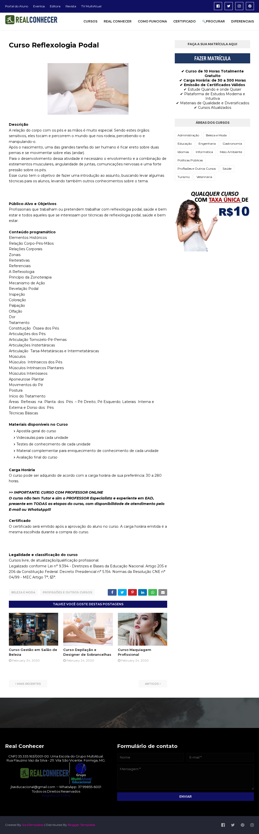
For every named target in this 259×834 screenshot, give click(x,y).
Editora (55, 6)
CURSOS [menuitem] (90, 21)
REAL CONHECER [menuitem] (118, 21)
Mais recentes (29, 684)
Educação (185, 143)
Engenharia (207, 143)
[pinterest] (250, 6)
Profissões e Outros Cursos (67, 592)
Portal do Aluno (16, 6)
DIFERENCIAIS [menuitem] (242, 21)
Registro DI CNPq (56, 795)
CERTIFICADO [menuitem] (184, 21)
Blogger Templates (81, 825)
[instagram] (239, 6)
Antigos (152, 684)
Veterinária (204, 177)
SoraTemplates (33, 825)
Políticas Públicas (190, 160)
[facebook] (218, 6)
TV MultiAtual (91, 6)
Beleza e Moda (23, 592)
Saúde (227, 168)
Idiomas (183, 152)
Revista (71, 6)
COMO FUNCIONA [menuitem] (152, 21)
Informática (204, 152)
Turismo (184, 177)
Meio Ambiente (231, 152)
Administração (188, 135)
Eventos (39, 6)
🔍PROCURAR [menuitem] (213, 21)
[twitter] (229, 6)
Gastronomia (232, 143)
